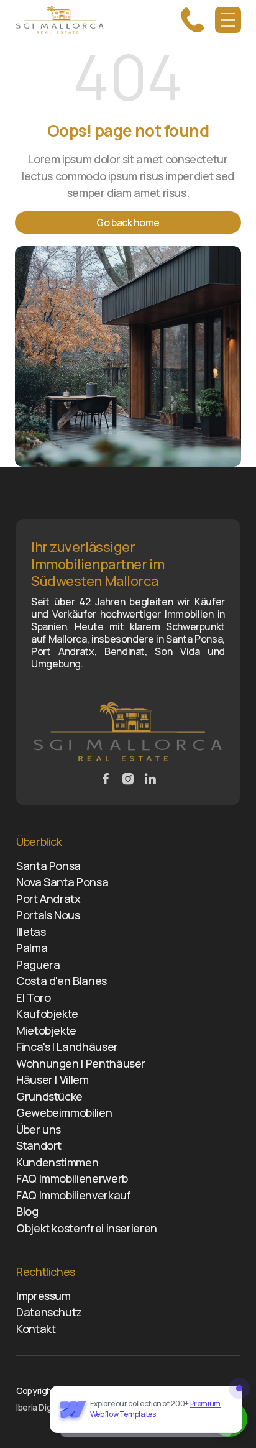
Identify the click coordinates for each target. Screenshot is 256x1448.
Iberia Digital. (40, 1407)
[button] (228, 20)
